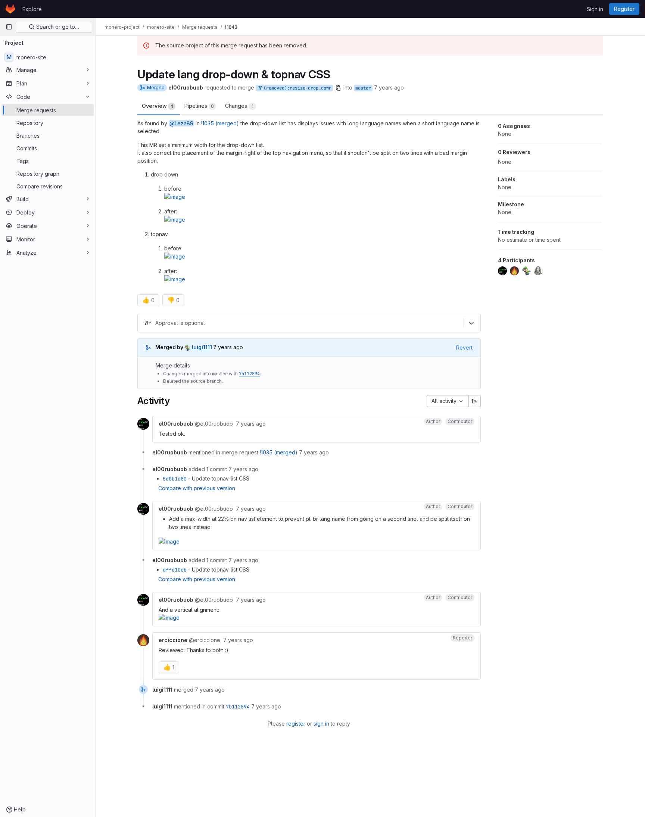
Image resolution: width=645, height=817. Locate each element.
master (363, 88)
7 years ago (389, 87)
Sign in (595, 9)
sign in (321, 723)
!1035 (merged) (220, 123)
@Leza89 (181, 123)
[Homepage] (10, 9)
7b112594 (249, 374)
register (295, 723)
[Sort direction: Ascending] (475, 401)
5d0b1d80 (175, 478)
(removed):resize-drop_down (296, 88)
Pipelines (199, 106)
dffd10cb (175, 569)
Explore (32, 9)
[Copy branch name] (338, 87)
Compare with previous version (196, 488)
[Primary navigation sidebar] (9, 27)
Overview (157, 106)
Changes (239, 106)
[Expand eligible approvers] (471, 323)
